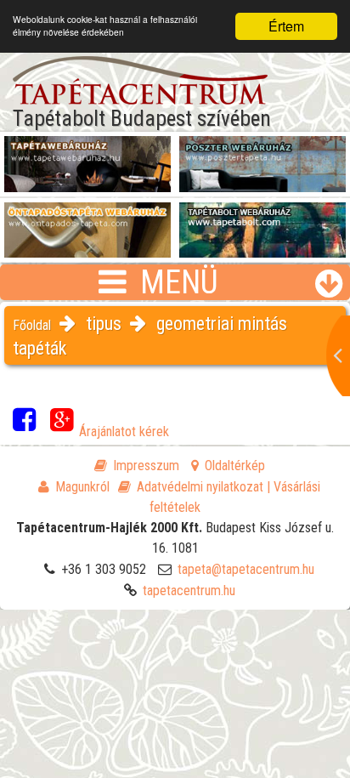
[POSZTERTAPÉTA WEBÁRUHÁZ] (262, 154)
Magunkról (82, 487)
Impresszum (146, 465)
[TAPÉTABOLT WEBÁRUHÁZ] (262, 220)
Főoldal (32, 325)
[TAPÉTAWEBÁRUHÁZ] (87, 154)
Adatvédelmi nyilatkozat (200, 487)
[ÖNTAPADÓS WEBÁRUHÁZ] (87, 220)
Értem (286, 26)
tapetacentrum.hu (189, 590)
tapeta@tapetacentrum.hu (246, 569)
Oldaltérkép (235, 465)
